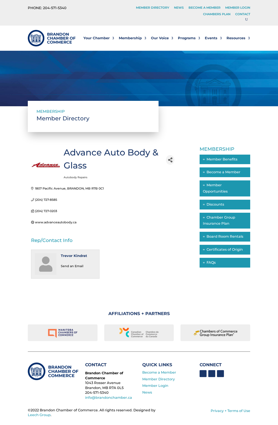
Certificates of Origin (225, 249)
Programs (187, 38)
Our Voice (160, 38)
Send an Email (72, 266)
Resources (236, 38)
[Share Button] (170, 160)
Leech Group (39, 415)
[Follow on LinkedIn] (211, 373)
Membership (130, 38)
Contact (242, 14)
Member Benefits (222, 159)
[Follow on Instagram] (220, 373)
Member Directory (152, 8)
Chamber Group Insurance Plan (219, 220)
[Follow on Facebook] (203, 373)
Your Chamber (96, 38)
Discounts (215, 204)
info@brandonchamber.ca (108, 398)
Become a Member (204, 8)
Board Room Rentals (225, 236)
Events (211, 38)
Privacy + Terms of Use (230, 411)
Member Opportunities (215, 188)
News (179, 8)
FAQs (211, 262)
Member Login (237, 8)
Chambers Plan (216, 14)
